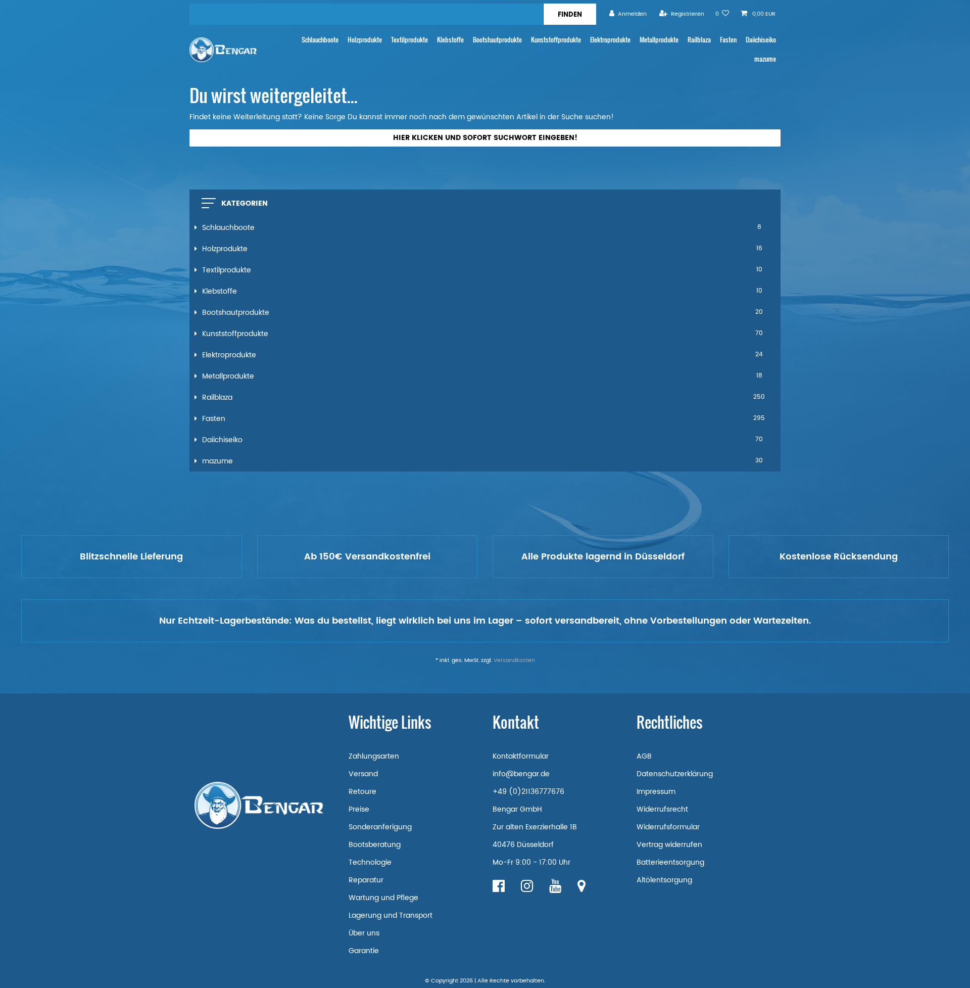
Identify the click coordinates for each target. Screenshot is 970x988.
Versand (363, 774)
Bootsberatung (375, 845)
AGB (644, 756)
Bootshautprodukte (497, 39)
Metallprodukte (659, 39)
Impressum (656, 791)
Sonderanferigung (380, 827)
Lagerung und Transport (390, 915)
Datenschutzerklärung (675, 774)
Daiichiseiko (761, 39)
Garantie (364, 951)
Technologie (370, 862)
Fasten (728, 39)
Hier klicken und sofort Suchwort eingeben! (485, 138)
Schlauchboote (320, 39)
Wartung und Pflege (383, 898)
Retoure (362, 791)
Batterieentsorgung (670, 862)
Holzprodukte (365, 39)
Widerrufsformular (668, 827)
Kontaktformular (521, 756)
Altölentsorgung (664, 880)
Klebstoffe (450, 39)
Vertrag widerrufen (669, 845)
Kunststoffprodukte (556, 39)
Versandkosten (514, 660)
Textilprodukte (409, 39)
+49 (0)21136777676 (528, 791)
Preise (359, 809)
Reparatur (366, 880)
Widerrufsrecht (662, 809)
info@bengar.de (521, 774)
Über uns (364, 933)
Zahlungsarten (374, 756)
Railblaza (699, 39)
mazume (765, 59)
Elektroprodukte (610, 39)
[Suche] (569, 14)
